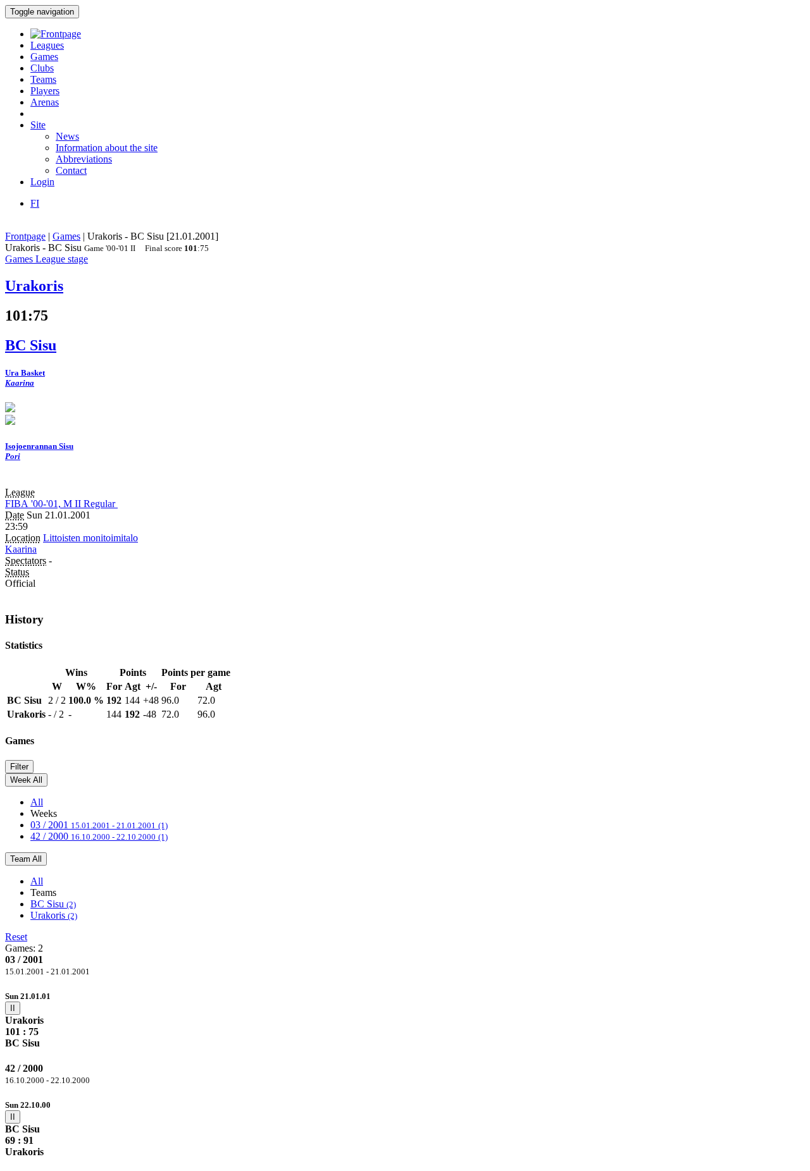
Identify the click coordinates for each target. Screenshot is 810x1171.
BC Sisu (53, 903)
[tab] (405, 1019)
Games (44, 56)
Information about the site (107, 147)
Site (38, 125)
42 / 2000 (99, 836)
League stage (61, 259)
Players (44, 90)
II (12, 1008)
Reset (16, 936)
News (67, 136)
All (36, 802)
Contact (71, 170)
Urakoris (53, 915)
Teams (43, 79)
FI (34, 203)
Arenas (44, 102)
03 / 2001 (99, 824)
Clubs (42, 68)
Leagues (47, 45)
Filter (19, 766)
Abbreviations (84, 159)
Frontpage (25, 236)
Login (42, 181)
